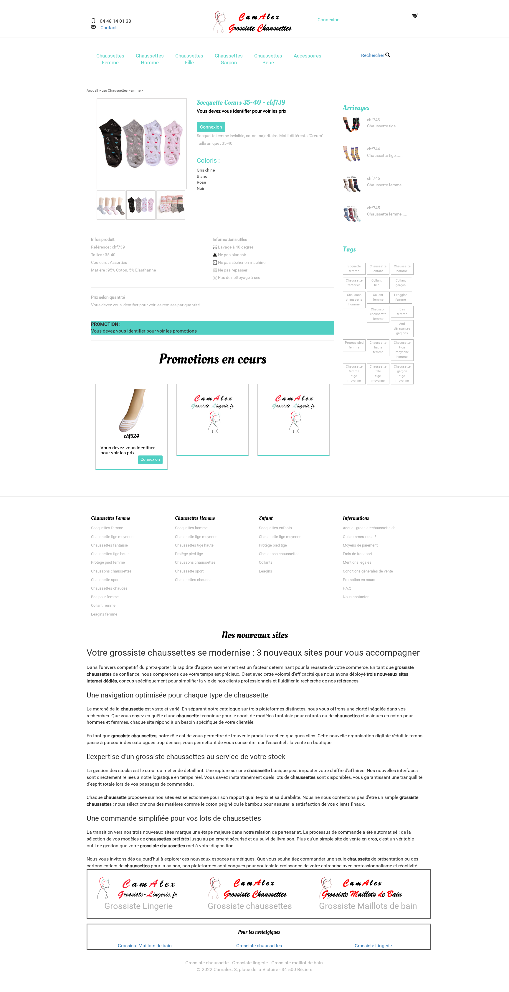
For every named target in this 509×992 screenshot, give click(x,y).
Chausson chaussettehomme (354, 299)
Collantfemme (378, 297)
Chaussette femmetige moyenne (354, 374)
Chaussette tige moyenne (112, 536)
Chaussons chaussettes (111, 571)
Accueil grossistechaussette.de (369, 528)
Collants (265, 562)
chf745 (373, 207)
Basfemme (402, 311)
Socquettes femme (107, 528)
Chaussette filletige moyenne (378, 374)
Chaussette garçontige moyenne (402, 374)
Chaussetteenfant (378, 268)
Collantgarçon (401, 283)
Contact (106, 27)
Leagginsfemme (400, 297)
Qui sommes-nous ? (359, 536)
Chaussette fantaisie (354, 283)
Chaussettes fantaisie (109, 545)
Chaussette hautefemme (378, 347)
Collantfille (376, 283)
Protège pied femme (108, 562)
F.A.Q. (347, 588)
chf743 (373, 119)
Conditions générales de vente (368, 571)
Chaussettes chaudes (109, 588)
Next (195, 148)
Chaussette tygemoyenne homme (402, 350)
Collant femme (103, 605)
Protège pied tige (189, 554)
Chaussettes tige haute (110, 554)
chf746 (373, 178)
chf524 (131, 436)
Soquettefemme (354, 268)
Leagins (265, 571)
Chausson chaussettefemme (378, 314)
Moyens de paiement (360, 545)
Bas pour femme (105, 597)
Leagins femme (104, 614)
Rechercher (373, 55)
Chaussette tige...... (385, 126)
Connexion (329, 19)
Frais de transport (357, 554)
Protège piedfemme (354, 345)
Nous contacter (355, 597)
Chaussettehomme (402, 268)
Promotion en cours (359, 580)
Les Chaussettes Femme (121, 90)
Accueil (92, 90)
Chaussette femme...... (388, 184)
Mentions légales (357, 562)
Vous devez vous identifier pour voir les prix (241, 111)
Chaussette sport (105, 580)
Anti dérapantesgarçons (402, 328)
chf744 (373, 149)
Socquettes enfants (275, 528)
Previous (88, 148)
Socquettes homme (191, 528)
